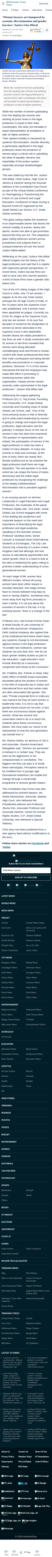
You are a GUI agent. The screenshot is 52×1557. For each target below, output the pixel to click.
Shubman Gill (7, 947)
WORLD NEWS (8, 915)
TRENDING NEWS (9, 1280)
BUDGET (5, 1146)
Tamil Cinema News (34, 1026)
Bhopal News (32, 974)
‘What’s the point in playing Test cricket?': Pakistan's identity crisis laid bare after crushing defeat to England (12, 1446)
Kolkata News (7, 994)
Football (29, 1202)
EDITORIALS (7, 1175)
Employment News (34, 1066)
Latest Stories (10, 1364)
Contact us (23, 1463)
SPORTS (5, 1197)
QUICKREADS (7, 1241)
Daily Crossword (33, 1260)
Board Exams (32, 1061)
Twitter (6, 847)
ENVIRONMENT (8, 1153)
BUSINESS (6, 1124)
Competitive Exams (10, 1066)
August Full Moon (34, 1297)
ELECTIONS (6, 1234)
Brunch (29, 1083)
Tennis (28, 1207)
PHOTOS (5, 1132)
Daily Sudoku (7, 1260)
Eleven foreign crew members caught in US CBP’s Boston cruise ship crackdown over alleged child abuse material (13, 1426)
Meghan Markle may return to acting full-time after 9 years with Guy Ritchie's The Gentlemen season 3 (13, 1409)
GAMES (5, 1255)
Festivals (30, 1088)
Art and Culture (8, 1083)
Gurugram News (33, 984)
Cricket (25, 10)
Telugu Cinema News (10, 1031)
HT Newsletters (42, 1468)
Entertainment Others (35, 1036)
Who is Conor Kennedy (11, 1290)
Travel (28, 1098)
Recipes (29, 1093)
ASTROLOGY (7, 1043)
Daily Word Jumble (9, 1265)
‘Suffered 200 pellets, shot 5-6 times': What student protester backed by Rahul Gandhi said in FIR (37, 1445)
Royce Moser (7, 1318)
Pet (2, 1103)
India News (37, 10)
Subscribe (43, 3)
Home (5, 10)
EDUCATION (7, 1056)
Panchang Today (8, 1302)
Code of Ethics (41, 1473)
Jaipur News (31, 989)
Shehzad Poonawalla (35, 1310)
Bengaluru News (8, 974)
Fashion (4, 1088)
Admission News (8, 1061)
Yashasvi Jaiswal (33, 952)
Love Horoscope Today (11, 1297)
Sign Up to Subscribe (26, 889)
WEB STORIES (8, 1110)
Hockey (4, 1207)
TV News (30, 1031)
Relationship (6, 1098)
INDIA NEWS (7, 922)
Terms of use (41, 1463)
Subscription (7, 1473)
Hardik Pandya (7, 952)
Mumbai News (7, 999)
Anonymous (17, 35)
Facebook (37, 843)
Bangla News (32, 1345)
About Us (5, 1463)
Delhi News (6, 984)
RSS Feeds (22, 1478)
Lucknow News (33, 994)
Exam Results (7, 1070)
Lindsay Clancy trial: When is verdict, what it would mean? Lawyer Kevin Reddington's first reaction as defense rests (37, 1427)
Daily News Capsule (11, 882)
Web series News (9, 1036)
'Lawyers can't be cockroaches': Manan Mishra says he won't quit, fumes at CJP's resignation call (12, 1373)
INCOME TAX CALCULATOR (14, 1272)
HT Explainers (32, 1355)
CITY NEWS (6, 969)
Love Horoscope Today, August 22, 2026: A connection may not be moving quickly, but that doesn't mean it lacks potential (12, 1392)
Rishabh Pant (7, 957)
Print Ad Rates (24, 1473)
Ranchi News (7, 1009)
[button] (3, 3)
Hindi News (31, 1350)
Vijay (3, 1285)
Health (4, 1093)
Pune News (31, 1004)
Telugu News (7, 1350)
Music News (6, 1026)
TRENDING (6, 1117)
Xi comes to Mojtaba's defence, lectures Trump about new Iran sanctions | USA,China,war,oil (37, 1373)
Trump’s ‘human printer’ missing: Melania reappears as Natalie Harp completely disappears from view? (37, 1392)
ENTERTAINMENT (9, 1016)
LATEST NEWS (8, 908)
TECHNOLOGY (8, 1190)
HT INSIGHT (7, 1226)
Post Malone (31, 1285)
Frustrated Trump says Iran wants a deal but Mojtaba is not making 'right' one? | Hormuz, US (36, 1409)
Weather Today (25, 1468)
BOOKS (5, 1219)
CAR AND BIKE (8, 1182)
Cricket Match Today (35, 934)
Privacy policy (7, 1468)
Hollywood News (33, 1021)
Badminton (6, 1202)
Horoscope (6, 1048)
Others (4, 1212)
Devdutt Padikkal (33, 947)
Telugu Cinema (32, 1340)
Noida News (31, 999)
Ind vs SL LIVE (32, 957)
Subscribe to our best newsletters (26, 875)
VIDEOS (5, 1139)
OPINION (5, 1168)
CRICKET (5, 929)
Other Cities (31, 1009)
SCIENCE (5, 1161)
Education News (33, 1070)
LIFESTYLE (6, 1078)
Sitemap (5, 1478)
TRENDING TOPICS (10, 1325)
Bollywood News (8, 1021)
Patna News (6, 1004)
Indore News (7, 989)
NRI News (6, 1355)
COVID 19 (6, 1248)
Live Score (6, 939)
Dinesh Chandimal (9, 962)
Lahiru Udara (31, 962)
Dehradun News (33, 979)
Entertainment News (10, 1345)
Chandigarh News (9, 979)
